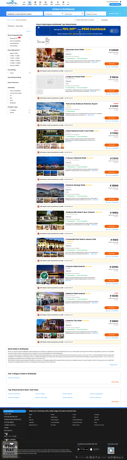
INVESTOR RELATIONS (10, 436)
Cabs (74, 417)
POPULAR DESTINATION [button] (10, 417)
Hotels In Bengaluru (14, 397)
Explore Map (19, 26)
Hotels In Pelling (39, 394)
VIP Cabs (53, 425)
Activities (31, 422)
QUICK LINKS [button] (7, 414)
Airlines (96, 417)
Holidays (96, 414)
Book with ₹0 (15, 38)
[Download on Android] (82, 451)
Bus (30, 417)
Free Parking (14, 46)
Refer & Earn (76, 425)
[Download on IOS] (95, 451)
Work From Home (99, 425)
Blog (95, 422)
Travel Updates (55, 422)
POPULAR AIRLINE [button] (9, 422)
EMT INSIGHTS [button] (8, 430)
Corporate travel (77, 422)
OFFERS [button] (6, 428)
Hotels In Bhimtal (68, 397)
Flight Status (54, 417)
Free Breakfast (14, 43)
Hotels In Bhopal (67, 394)
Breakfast (13, 103)
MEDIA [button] (6, 433)
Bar (11, 98)
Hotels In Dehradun (95, 397)
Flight (30, 414)
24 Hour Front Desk (16, 93)
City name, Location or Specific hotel (17, 12)
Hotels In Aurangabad (96, 394)
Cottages (20, 110)
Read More (113, 365)
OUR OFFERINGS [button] (8, 411)
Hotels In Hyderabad (14, 394)
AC (11, 95)
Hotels (20, 112)
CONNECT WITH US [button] (9, 425)
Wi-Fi (11, 100)
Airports (31, 420)
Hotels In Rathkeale (13, 378)
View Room (111, 64)
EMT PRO (96, 420)
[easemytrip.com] (12, 5)
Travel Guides (54, 420)
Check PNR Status (77, 420)
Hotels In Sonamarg (41, 397)
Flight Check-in (33, 425)
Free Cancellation (15, 41)
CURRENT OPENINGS (10, 439)
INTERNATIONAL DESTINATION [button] (12, 419)
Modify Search (114, 13)
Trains (74, 414)
